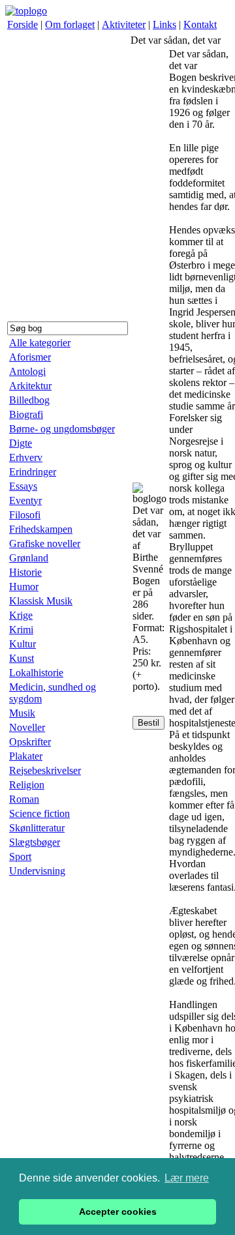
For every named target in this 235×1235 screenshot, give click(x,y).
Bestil (148, 723)
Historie (25, 572)
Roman (24, 799)
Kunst (21, 658)
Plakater (25, 756)
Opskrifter (30, 741)
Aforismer (30, 357)
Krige (21, 615)
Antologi (27, 371)
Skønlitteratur (37, 827)
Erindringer (32, 471)
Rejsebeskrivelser (45, 770)
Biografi (26, 414)
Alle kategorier (39, 342)
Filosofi (24, 514)
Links (164, 24)
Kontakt (200, 24)
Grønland (28, 557)
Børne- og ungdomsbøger (62, 428)
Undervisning (37, 870)
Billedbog (29, 400)
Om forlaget (70, 24)
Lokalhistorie (36, 672)
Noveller (27, 727)
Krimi (21, 629)
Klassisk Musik (40, 600)
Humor (24, 586)
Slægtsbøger (34, 842)
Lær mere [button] (186, 1177)
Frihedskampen (40, 529)
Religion (26, 784)
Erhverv (25, 457)
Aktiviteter (124, 24)
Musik (22, 713)
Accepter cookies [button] (118, 1211)
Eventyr (25, 500)
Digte (20, 443)
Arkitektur (30, 385)
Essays (23, 486)
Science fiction (39, 813)
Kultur (22, 643)
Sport (20, 856)
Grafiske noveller (44, 543)
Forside (22, 24)
